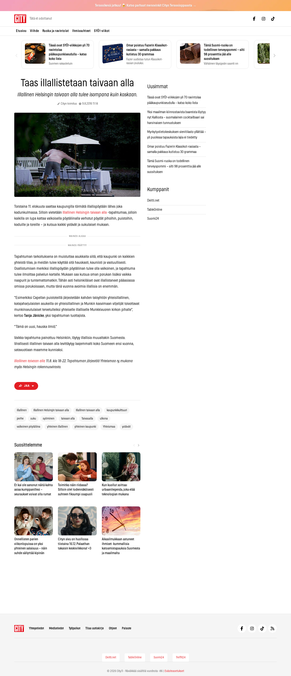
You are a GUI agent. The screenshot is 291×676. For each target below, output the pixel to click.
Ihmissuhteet (81, 31)
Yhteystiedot (36, 628)
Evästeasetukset (174, 671)
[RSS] (272, 628)
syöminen (48, 418)
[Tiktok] (273, 19)
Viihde (34, 31)
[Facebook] (254, 19)
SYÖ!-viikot (102, 31)
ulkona (104, 418)
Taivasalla (87, 418)
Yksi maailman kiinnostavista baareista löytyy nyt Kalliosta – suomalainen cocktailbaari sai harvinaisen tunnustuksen (176, 117)
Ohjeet (113, 628)
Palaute (126, 628)
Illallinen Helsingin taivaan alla (85, 213)
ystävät (126, 426)
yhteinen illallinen (57, 426)
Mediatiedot (56, 628)
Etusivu (21, 31)
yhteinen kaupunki (85, 426)
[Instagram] (263, 19)
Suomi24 (153, 218)
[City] (19, 628)
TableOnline (154, 209)
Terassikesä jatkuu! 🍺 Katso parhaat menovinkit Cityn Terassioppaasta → (145, 5)
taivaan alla (68, 418)
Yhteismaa (109, 426)
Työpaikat (74, 628)
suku (33, 418)
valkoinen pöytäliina (28, 426)
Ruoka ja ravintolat (55, 31)
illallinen (22, 410)
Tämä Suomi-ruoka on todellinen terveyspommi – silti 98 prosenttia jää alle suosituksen (174, 166)
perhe (20, 418)
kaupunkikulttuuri (117, 410)
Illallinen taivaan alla (29, 361)
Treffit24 (181, 657)
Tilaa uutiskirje (94, 628)
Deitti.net (153, 200)
